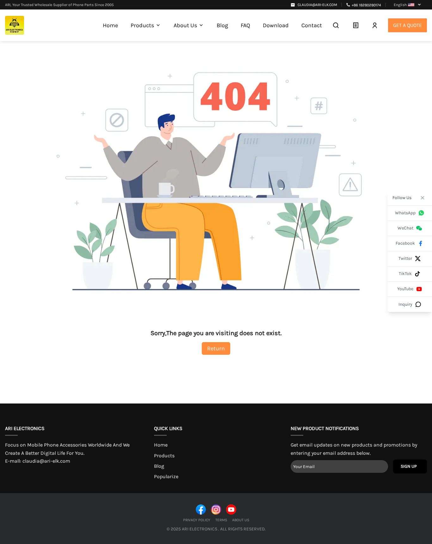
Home (161, 445)
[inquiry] (355, 25)
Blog (159, 466)
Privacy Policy (196, 520)
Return (216, 348)
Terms (221, 520)
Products (164, 456)
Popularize (166, 476)
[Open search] (336, 25)
